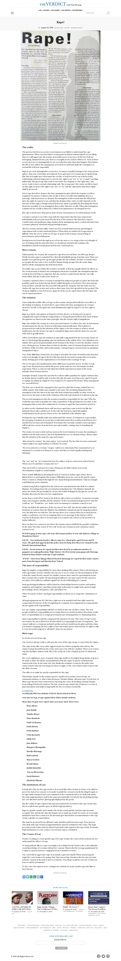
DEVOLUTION (58, 925)
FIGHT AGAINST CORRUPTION (70, 925)
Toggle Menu (12, 13)
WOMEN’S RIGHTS (73, 930)
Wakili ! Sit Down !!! (71, 907)
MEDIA (53, 927)
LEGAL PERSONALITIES (68, 911)
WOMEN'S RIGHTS (77, 27)
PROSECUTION (81, 927)
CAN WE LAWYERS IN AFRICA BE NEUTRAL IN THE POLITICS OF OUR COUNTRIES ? (21, 908)
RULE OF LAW (58, 27)
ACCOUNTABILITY (92, 913)
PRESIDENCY (73, 927)
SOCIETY (67, 27)
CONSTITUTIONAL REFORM (47, 925)
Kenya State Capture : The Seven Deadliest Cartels (97, 908)
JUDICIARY (81, 909)
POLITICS (98, 915)
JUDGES (95, 925)
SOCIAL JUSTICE (98, 927)
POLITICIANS (66, 927)
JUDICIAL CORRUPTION (19, 927)
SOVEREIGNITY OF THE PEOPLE (51, 930)
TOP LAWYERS (79, 911)
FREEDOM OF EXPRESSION (85, 925)
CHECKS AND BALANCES (33, 925)
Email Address (60, 940)
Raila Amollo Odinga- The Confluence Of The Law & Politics (47, 908)
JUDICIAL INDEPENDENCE (32, 927)
